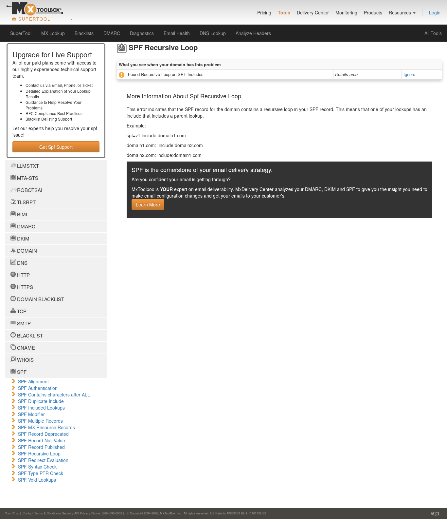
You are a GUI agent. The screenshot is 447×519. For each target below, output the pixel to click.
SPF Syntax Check (37, 466)
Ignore (409, 74)
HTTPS (24, 286)
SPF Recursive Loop (39, 453)
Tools (284, 12)
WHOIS (25, 359)
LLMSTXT (27, 165)
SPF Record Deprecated (43, 434)
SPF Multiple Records (40, 420)
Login (434, 12)
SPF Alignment (33, 381)
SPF (21, 371)
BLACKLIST (29, 335)
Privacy (85, 513)
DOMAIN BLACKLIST (40, 299)
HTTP (23, 274)
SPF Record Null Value (41, 440)
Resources (400, 12)
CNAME (25, 347)
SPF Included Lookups (41, 407)
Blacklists (84, 33)
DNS (21, 262)
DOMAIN (26, 250)
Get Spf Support (56, 147)
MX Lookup (53, 33)
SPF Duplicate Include (41, 401)
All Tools (433, 33)
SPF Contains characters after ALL (54, 394)
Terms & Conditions (47, 513)
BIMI (21, 214)
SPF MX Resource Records (46, 427)
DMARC (111, 33)
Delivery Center (313, 12)
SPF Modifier (31, 414)
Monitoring (346, 12)
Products (373, 12)
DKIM (22, 238)
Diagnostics (142, 33)
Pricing (264, 12)
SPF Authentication (38, 388)
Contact (28, 513)
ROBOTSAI (29, 189)
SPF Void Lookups (37, 479)
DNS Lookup (213, 33)
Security (67, 513)
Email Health (177, 33)
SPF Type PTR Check (40, 473)
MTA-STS (27, 177)
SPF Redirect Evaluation (43, 460)
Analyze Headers (253, 33)
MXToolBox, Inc (171, 513)
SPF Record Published (41, 447)
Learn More (148, 204)
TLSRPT (26, 202)
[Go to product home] (35, 8)
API (76, 513)
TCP (21, 311)
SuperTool (20, 33)
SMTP (23, 323)
